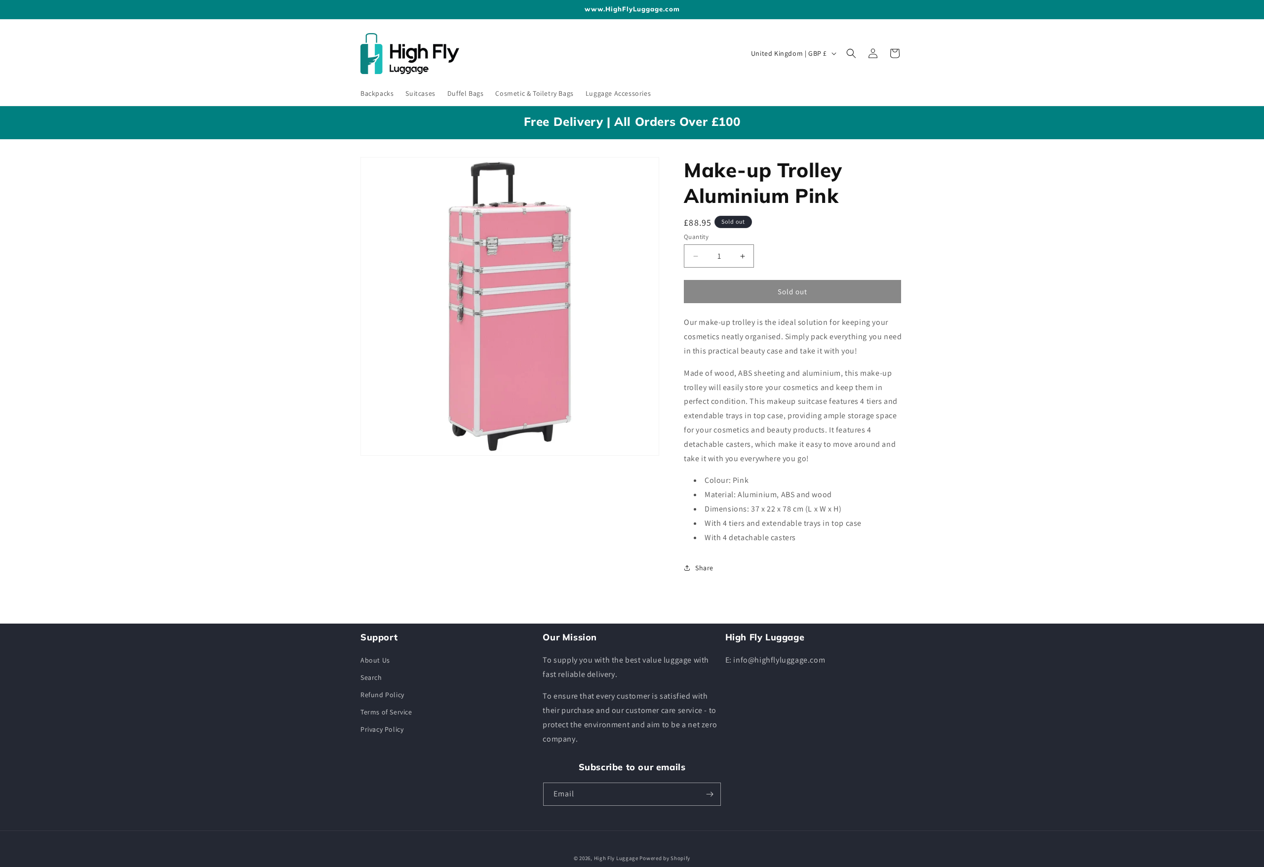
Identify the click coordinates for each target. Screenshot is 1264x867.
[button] (851, 53)
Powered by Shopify (664, 858)
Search (371, 677)
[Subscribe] (709, 794)
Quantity (696, 237)
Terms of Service (386, 712)
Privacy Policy (381, 729)
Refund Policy (382, 694)
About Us (375, 660)
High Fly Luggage (616, 858)
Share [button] (704, 567)
